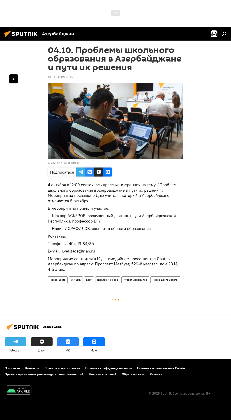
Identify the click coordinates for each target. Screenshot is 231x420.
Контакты (32, 368)
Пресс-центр (58, 279)
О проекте (12, 368)
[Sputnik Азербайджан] (22, 38)
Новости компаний (102, 374)
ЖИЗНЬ (76, 279)
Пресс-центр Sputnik (165, 279)
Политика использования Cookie (161, 368)
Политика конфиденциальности (108, 368)
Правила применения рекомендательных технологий (44, 374)
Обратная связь (133, 374)
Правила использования (62, 368)
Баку (89, 279)
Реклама (156, 374)
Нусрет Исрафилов (135, 279)
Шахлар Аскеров (107, 279)
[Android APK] (18, 391)
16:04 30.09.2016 (60, 77)
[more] (13, 78)
